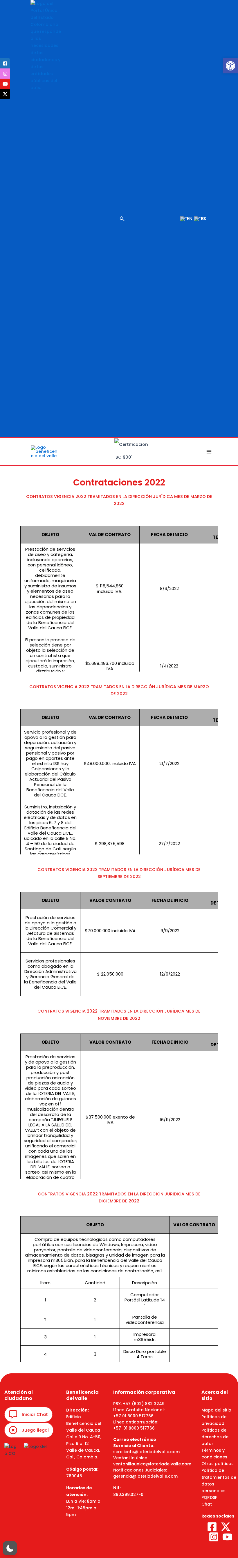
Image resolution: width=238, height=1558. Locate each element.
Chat (206, 1504)
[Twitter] (226, 1527)
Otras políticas (217, 1464)
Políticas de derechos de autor (214, 1436)
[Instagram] (214, 1537)
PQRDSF (209, 1497)
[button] (230, 65)
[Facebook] (212, 1527)
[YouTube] (227, 1537)
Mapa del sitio (216, 1410)
